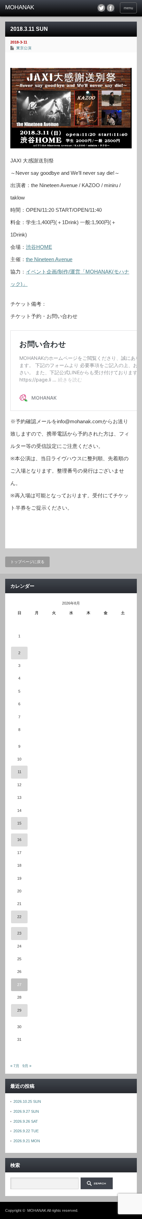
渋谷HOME (39, 247)
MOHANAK (36, 1210)
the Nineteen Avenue (49, 259)
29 (19, 1010)
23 (19, 933)
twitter (101, 8)
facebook (110, 8)
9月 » (26, 1066)
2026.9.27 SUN (26, 1111)
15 (19, 823)
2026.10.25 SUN (27, 1101)
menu (128, 8)
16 (19, 840)
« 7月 (14, 1066)
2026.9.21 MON (26, 1141)
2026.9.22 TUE (26, 1131)
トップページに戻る (27, 562)
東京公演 (23, 48)
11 (19, 772)
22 (19, 917)
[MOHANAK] (33, 7)
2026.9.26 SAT (25, 1121)
